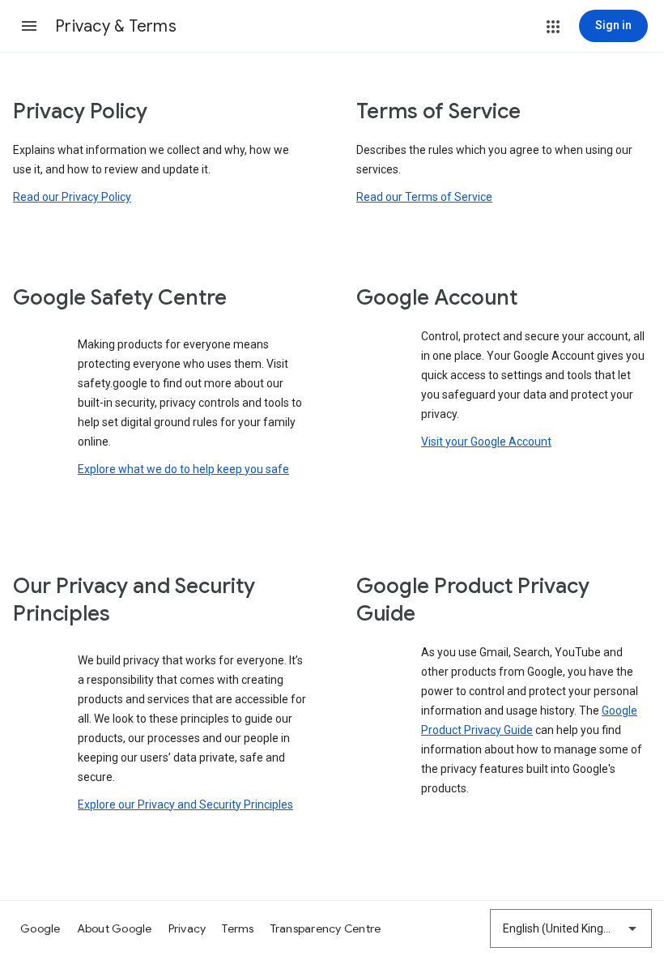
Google (40, 928)
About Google (114, 928)
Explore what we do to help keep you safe (183, 469)
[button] (29, 25)
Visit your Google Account (486, 441)
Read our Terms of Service (424, 196)
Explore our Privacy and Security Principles (185, 804)
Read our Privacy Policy (72, 196)
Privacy (187, 928)
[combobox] (571, 928)
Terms (237, 928)
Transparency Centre (325, 928)
